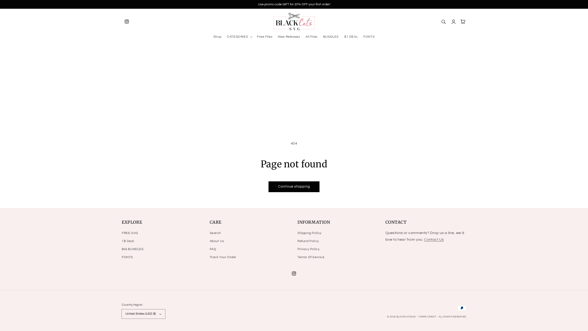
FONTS (127, 257)
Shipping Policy (309, 233)
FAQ (213, 249)
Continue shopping (294, 186)
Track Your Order (223, 257)
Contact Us (434, 239)
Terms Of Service (311, 257)
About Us (217, 241)
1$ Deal (128, 241)
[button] (239, 37)
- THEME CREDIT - (428, 317)
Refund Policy (308, 241)
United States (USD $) (140, 313)
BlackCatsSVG (406, 317)
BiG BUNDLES (133, 249)
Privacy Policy (308, 249)
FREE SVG (130, 233)
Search (215, 233)
